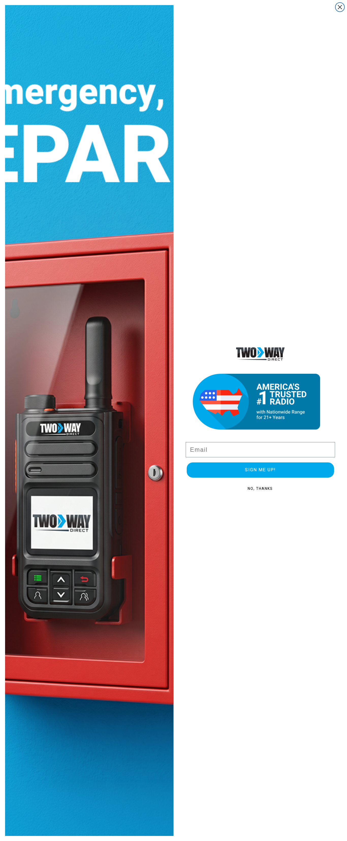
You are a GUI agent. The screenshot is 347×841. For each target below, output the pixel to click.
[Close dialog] (339, 7)
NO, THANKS (260, 488)
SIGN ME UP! (260, 469)
